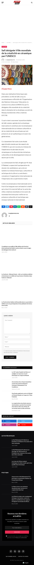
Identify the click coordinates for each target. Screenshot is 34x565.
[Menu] (3, 2)
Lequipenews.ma (10, 60)
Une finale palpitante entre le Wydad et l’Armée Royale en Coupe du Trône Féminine (22, 395)
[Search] (31, 2)
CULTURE (4, 46)
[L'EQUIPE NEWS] (17, 2)
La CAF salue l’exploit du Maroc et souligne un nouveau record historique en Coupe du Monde (21, 373)
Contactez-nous (23, 556)
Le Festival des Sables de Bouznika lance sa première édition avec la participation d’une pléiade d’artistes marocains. (17, 303)
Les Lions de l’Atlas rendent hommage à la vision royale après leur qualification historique (22, 463)
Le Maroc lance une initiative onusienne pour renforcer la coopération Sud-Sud (20, 488)
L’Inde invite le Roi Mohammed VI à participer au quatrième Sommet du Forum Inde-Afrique (21, 478)
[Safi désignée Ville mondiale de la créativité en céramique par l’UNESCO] (17, 75)
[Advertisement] (17, 23)
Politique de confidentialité (21, 537)
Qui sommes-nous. (11, 556)
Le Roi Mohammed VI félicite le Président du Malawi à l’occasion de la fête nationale (22, 441)
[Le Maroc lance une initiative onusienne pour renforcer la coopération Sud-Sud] (6, 489)
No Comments (6, 62)
